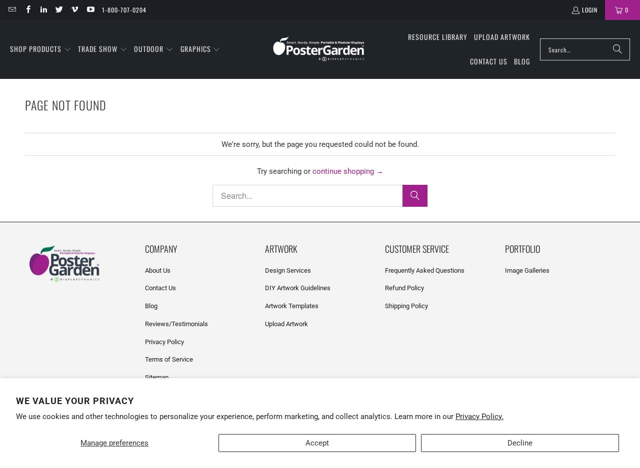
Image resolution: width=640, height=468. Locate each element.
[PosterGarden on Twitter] (58, 9)
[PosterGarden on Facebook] (27, 9)
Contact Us (160, 288)
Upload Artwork (286, 324)
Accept (317, 443)
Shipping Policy (406, 306)
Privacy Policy (164, 342)
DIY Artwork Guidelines (297, 288)
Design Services (288, 270)
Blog (151, 306)
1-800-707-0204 (124, 9)
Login (590, 9)
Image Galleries (527, 270)
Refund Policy (404, 288)
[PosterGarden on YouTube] (90, 9)
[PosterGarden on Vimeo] (74, 9)
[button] (41, 49)
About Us (157, 270)
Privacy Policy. (480, 416)
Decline (520, 443)
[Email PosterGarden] (12, 9)
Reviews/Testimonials (176, 324)
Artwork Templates (291, 306)
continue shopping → (348, 171)
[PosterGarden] (319, 49)
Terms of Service (169, 359)
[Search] (617, 49)
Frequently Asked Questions (424, 270)
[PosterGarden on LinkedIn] (43, 9)
